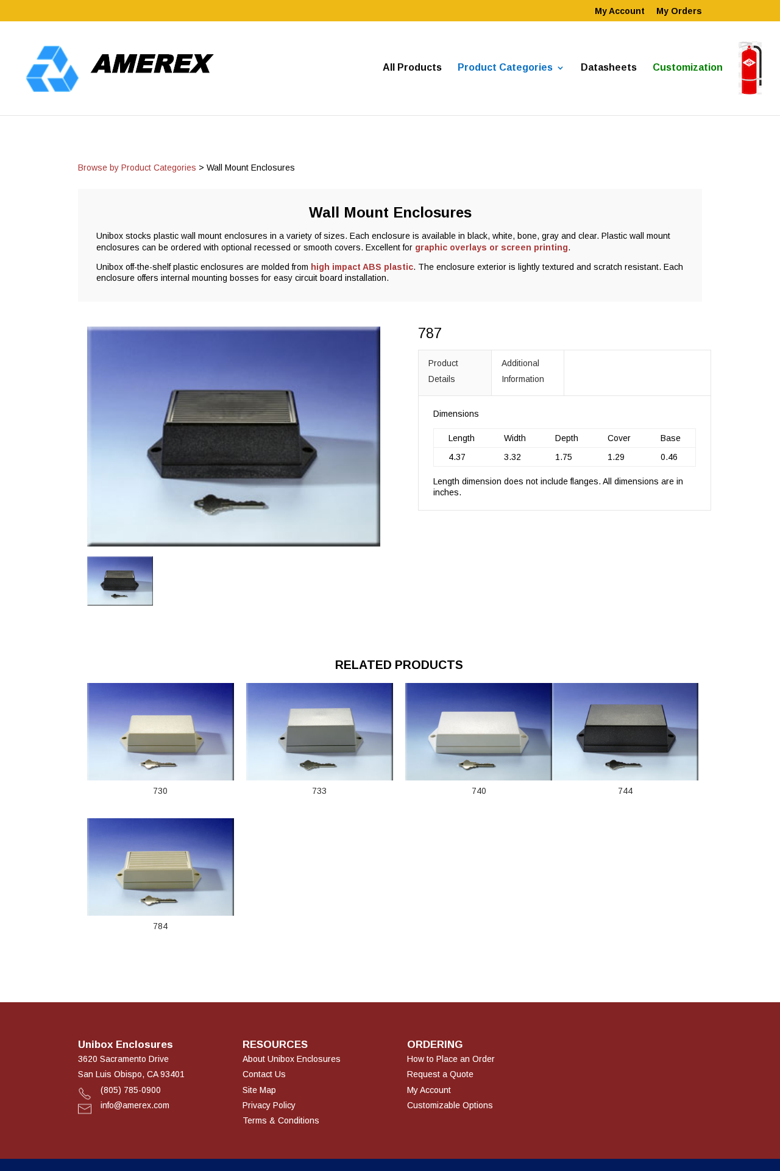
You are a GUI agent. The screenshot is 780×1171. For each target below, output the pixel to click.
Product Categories (505, 68)
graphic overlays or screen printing (491, 247)
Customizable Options (450, 1105)
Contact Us (264, 1074)
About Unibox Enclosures (292, 1059)
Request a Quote (440, 1074)
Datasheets (609, 68)
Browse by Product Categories (137, 167)
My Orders (679, 11)
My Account (620, 11)
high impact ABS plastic (362, 267)
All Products (412, 68)
